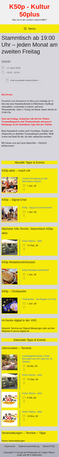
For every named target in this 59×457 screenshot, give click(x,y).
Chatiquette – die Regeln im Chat (39, 299)
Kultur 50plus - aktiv (32, 240)
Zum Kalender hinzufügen (23, 80)
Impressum (9, 446)
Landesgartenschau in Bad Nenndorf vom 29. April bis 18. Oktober (37, 358)
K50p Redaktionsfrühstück (35, 270)
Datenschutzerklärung (29, 446)
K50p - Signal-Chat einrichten (37, 207)
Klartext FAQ (49, 446)
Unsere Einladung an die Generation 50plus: (34, 180)
